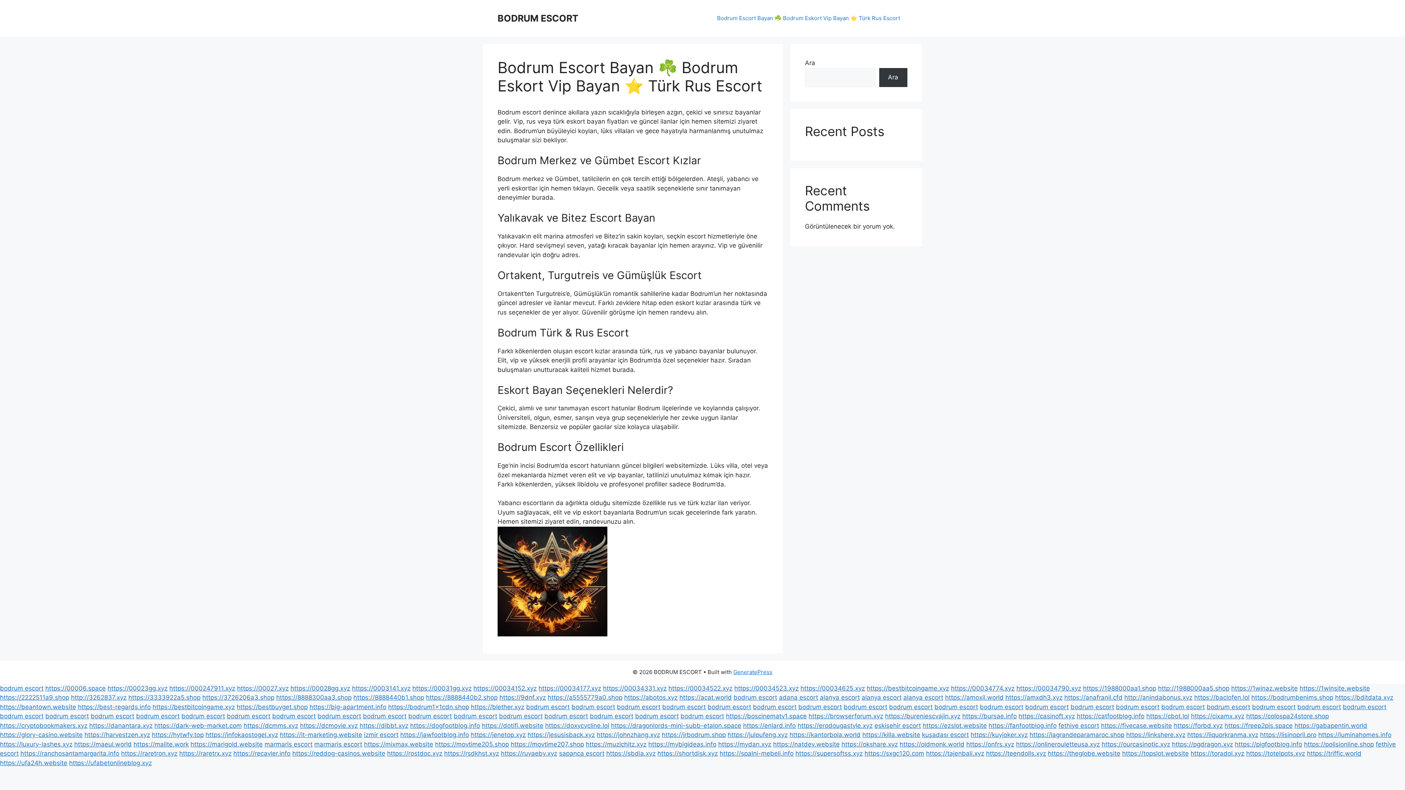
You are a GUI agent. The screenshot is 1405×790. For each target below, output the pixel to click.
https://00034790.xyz (1048, 688)
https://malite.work (161, 744)
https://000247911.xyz (202, 688)
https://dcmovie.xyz (329, 725)
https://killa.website (891, 734)
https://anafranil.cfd (1093, 697)
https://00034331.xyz (635, 688)
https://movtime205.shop (472, 744)
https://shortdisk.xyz (687, 753)
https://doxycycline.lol (577, 725)
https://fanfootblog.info (1023, 725)
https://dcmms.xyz (271, 725)
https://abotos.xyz (651, 697)
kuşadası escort (945, 734)
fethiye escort (1079, 725)
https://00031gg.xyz (442, 688)
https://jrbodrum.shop (694, 734)
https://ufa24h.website (33, 763)
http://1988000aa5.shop (1193, 688)
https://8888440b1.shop (388, 697)
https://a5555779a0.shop (585, 697)
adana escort (798, 697)
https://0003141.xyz (381, 688)
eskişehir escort (897, 725)
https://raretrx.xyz (205, 753)
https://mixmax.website (398, 744)
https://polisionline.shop (1339, 744)
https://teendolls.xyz (1016, 753)
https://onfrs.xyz (990, 744)
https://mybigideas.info (682, 744)
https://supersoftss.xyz (829, 753)
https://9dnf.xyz (522, 697)
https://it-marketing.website (321, 734)
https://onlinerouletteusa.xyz (1058, 744)
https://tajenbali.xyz (955, 753)
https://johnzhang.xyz (628, 734)
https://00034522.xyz (700, 688)
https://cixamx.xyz (1217, 716)
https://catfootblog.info (1110, 716)
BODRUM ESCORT (538, 18)
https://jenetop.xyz (498, 734)
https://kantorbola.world (825, 734)
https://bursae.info (989, 716)
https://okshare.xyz (870, 744)
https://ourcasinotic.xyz (1136, 744)
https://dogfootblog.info (445, 725)
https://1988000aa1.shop (1119, 688)
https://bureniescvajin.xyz (922, 716)
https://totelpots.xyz (1275, 753)
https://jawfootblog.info (434, 734)
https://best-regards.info (114, 707)
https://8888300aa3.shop (314, 697)
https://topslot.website (1155, 753)
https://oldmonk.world (932, 744)
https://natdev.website (806, 744)
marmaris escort (288, 744)
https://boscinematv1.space (766, 716)
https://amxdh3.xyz (1034, 697)
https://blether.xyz (497, 707)
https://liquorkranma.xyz (1222, 734)
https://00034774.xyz (983, 688)
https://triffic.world (1334, 753)
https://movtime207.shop (547, 744)
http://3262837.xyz (99, 697)
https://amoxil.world (974, 697)
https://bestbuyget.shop (272, 707)
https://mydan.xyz (744, 744)
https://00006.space (75, 688)
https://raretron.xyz (149, 753)
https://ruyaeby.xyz (529, 753)
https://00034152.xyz (505, 688)
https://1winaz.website (1264, 688)
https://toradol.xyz (1217, 753)
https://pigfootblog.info (1268, 744)
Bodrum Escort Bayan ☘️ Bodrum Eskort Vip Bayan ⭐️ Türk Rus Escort (808, 18)
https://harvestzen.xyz (117, 734)
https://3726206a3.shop (238, 697)
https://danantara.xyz (121, 725)
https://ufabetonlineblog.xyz (110, 763)
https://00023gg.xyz (138, 688)
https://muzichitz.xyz (616, 744)
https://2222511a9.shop (34, 697)
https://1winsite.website (1335, 688)
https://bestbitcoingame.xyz (908, 688)
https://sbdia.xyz (631, 753)
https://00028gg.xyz (320, 688)
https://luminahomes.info (1354, 734)
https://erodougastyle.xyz (835, 725)
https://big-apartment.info (348, 707)
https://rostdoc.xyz (414, 753)
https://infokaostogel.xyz (242, 734)
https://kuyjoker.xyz (999, 734)
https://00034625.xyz (833, 688)
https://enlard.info (769, 725)
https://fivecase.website (1136, 725)
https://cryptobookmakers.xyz (43, 725)
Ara (810, 63)
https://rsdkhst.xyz (471, 753)
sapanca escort (581, 753)
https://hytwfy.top (178, 734)
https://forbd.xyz (1198, 725)
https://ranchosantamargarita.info (69, 753)
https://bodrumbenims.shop (1292, 697)
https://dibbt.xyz (384, 725)
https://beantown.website (38, 707)
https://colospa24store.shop (1287, 716)
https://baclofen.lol (1221, 697)
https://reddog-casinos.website (338, 753)
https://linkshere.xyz (1155, 734)
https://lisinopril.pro (1288, 734)
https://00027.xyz (263, 688)
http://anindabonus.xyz (1158, 697)
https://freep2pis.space (1259, 725)
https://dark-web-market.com (198, 725)
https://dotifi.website (512, 725)
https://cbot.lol (1167, 716)
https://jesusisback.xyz (561, 734)
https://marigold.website (227, 744)
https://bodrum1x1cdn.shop (428, 707)
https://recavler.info (262, 753)
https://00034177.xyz (570, 688)
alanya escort (840, 697)
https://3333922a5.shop (164, 697)
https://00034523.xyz (766, 688)
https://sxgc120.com (894, 753)
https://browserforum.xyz (846, 716)
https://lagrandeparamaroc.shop (1077, 734)
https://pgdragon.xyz (1202, 744)
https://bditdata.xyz (1364, 697)
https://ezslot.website (955, 725)
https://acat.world (705, 697)
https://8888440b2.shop (462, 697)
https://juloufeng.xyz (758, 734)
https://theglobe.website (1084, 753)
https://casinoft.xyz (1047, 716)
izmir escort (381, 734)
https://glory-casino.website (41, 734)
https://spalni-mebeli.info (757, 753)
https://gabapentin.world (1331, 725)
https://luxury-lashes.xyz (36, 744)
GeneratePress (752, 672)
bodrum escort (22, 688)
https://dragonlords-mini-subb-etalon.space (676, 725)
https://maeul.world (103, 744)
